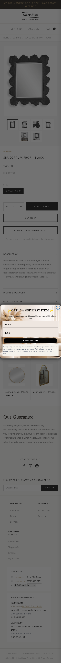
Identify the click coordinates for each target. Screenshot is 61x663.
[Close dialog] (58, 308)
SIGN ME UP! (30, 341)
